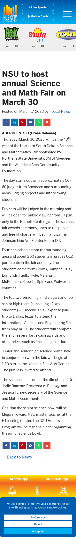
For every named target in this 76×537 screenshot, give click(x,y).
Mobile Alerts (39, 16)
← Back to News (17, 457)
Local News (60, 111)
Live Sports (38, 7)
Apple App (21, 479)
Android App (59, 479)
